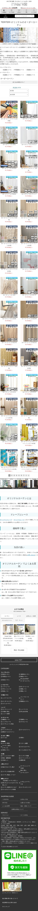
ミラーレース (6, 686)
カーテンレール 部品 (8, 724)
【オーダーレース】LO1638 (9, 318)
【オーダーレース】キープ (29, 118)
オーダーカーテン (7, 701)
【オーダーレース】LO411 (9, 144)
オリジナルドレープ (6, 519)
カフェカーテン (6, 703)
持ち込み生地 (24, 711)
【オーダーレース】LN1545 (9, 441)
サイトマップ (6, 906)
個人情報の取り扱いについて (10, 898)
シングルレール (6, 721)
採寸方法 (4, 802)
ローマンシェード (7, 709)
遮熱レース (23, 691)
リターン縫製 (24, 743)
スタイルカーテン (25, 746)
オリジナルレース (19, 519)
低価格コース (7, 70)
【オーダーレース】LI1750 (9, 392)
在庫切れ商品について (18, 809)
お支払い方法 (24, 799)
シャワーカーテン (7, 698)
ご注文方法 (5, 799)
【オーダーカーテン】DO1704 (9, 342)
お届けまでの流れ (25, 802)
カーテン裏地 (6, 743)
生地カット (5, 760)
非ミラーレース (24, 686)
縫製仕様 (22, 760)
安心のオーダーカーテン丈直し (29, 7)
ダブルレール (24, 721)
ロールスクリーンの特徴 (9, 789)
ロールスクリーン (7, 620)
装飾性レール (24, 719)
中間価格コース (19, 70)
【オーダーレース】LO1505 (29, 269)
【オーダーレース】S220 (9, 295)
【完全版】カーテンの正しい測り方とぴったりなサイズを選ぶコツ (10, 783)
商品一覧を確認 (19, 650)
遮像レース (23, 689)
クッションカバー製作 (8, 755)
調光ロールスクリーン (8, 732)
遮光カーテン (6, 674)
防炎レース (5, 691)
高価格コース (31, 70)
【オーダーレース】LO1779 (29, 295)
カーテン (7, 616)
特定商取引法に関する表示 (9, 902)
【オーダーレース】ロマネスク (29, 144)
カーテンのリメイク (25, 787)
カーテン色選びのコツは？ (9, 787)
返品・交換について (26, 806)
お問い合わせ (31, 555)
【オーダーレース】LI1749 (29, 392)
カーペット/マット (25, 758)
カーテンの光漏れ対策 (8, 771)
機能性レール (6, 719)
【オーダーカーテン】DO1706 (29, 318)
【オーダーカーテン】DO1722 (29, 342)
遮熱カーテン (24, 676)
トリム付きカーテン (25, 750)
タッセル (4, 737)
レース (19, 616)
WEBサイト (15, 893)
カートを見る (24, 815)
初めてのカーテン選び (8, 767)
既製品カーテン (24, 701)
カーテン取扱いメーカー (9, 774)
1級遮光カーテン (25, 674)
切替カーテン (6, 750)
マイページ (5, 815)
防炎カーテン (6, 680)
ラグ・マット (19, 620)
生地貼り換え (6, 711)
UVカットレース (6, 689)
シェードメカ (24, 709)
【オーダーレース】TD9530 (9, 194)
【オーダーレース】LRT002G (9, 168)
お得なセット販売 (31, 616)
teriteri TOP (18, 660)
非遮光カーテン (6, 676)
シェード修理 (6, 713)
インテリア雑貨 (24, 755)
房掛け (22, 737)
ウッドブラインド (7, 729)
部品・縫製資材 (6, 758)
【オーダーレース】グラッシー (29, 194)
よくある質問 (6, 806)
